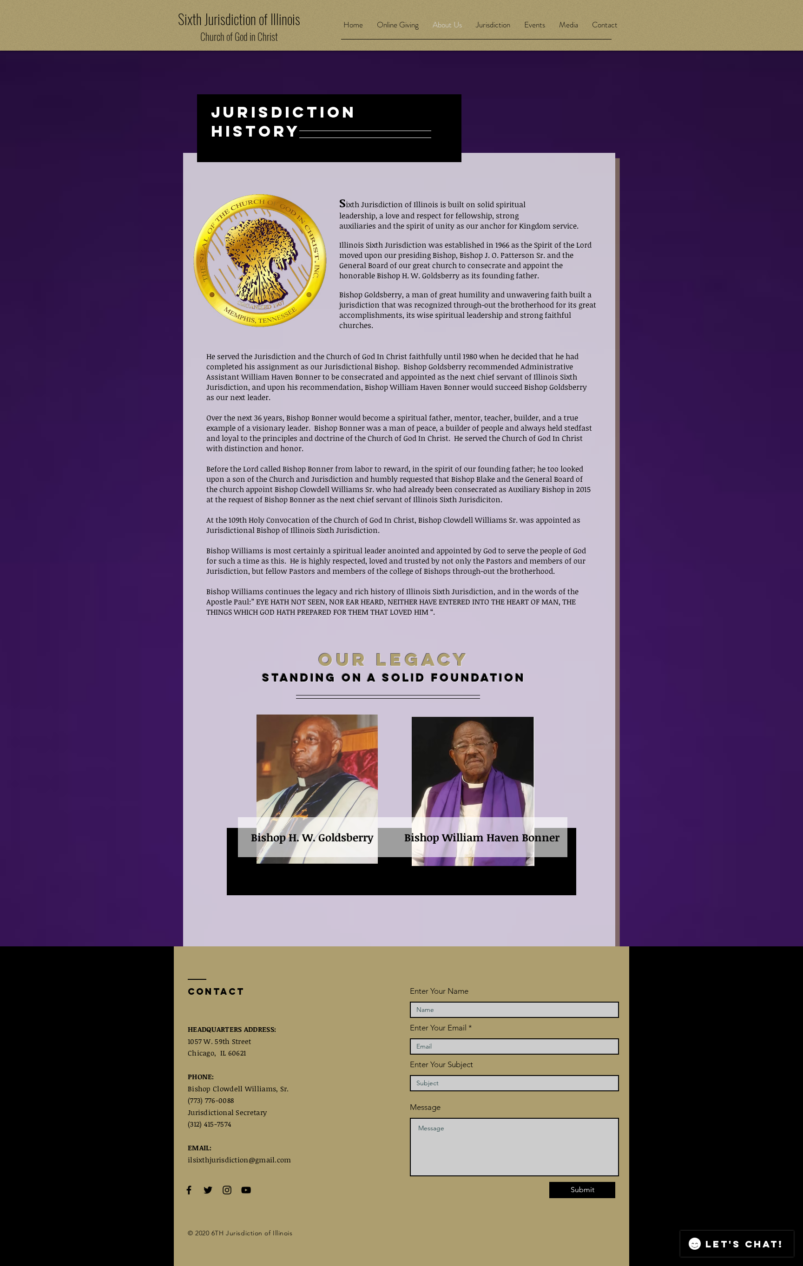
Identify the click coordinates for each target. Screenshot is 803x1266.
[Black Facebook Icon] (189, 1190)
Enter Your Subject (441, 1065)
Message (425, 1107)
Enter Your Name (439, 991)
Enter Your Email (438, 1028)
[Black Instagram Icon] (227, 1190)
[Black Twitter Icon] (208, 1190)
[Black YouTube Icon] (246, 1190)
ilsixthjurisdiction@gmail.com (239, 1159)
